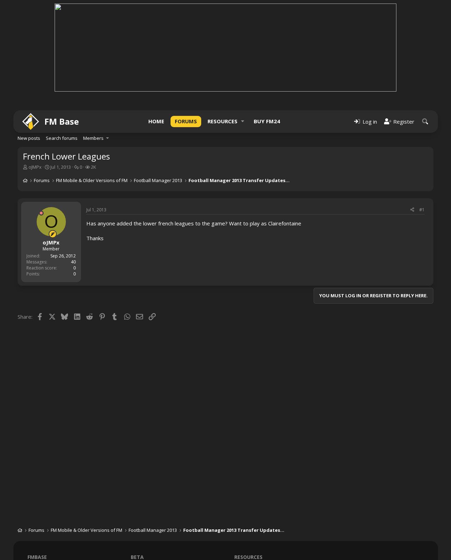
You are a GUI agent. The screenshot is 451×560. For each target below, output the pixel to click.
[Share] (412, 210)
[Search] (425, 121)
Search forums (62, 138)
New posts (29, 138)
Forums (186, 121)
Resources (222, 121)
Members (93, 138)
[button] (242, 121)
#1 (422, 210)
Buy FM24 (267, 121)
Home (156, 121)
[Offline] (41, 213)
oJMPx (35, 167)
